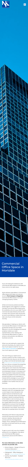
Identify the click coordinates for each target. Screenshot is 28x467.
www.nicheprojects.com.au (13, 450)
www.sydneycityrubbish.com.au (14, 459)
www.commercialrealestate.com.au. (14, 362)
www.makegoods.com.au (17, 454)
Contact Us (5, 437)
